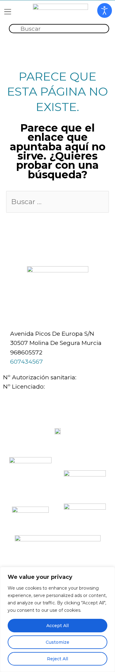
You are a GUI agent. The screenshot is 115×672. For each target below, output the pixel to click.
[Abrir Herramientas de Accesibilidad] (104, 10)
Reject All (57, 659)
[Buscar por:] (57, 202)
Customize (57, 642)
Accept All (57, 625)
